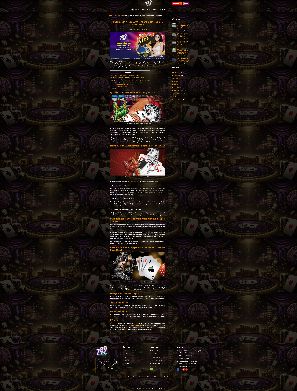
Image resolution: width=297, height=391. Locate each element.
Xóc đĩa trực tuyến (177, 99)
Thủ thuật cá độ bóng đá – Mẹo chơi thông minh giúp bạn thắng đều (183, 26)
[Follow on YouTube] (186, 369)
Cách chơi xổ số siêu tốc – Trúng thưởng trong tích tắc (182, 43)
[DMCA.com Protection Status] (154, 369)
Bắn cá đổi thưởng (177, 72)
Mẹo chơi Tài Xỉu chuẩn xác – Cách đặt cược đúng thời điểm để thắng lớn (183, 51)
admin (145, 29)
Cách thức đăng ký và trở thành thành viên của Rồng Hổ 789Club (128, 79)
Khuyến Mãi (156, 9)
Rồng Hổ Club (135, 64)
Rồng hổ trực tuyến (119, 15)
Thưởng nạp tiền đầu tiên (120, 84)
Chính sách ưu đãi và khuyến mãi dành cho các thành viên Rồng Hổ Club (130, 81)
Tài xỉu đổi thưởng (177, 93)
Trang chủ (110, 15)
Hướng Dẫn (141, 9)
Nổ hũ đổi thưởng (177, 87)
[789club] (148, 3)
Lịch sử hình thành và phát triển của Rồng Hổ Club (124, 75)
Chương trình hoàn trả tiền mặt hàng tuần (124, 83)
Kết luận (113, 88)
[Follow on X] (181, 369)
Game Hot (148, 9)
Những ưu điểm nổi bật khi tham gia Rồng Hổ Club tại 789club (127, 77)
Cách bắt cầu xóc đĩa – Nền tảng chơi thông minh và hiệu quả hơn (183, 60)
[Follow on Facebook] (178, 369)
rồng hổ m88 (131, 181)
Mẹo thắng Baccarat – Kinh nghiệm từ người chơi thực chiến (183, 35)
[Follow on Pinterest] (183, 369)
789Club (133, 9)
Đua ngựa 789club (177, 75)
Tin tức (164, 9)
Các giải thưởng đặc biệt (120, 86)
